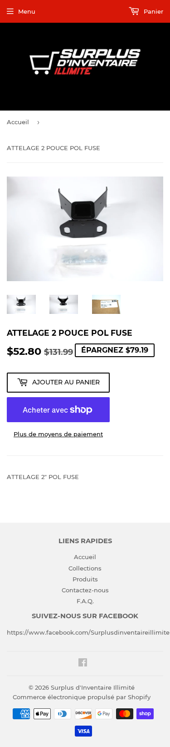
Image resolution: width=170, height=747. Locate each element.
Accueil (18, 122)
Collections (85, 568)
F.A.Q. (85, 601)
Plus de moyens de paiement (58, 434)
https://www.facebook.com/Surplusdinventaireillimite (88, 632)
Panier (152, 11)
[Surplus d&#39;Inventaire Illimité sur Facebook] (82, 663)
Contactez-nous (85, 590)
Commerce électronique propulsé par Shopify (82, 697)
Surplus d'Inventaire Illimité (93, 687)
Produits (85, 579)
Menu (26, 11)
